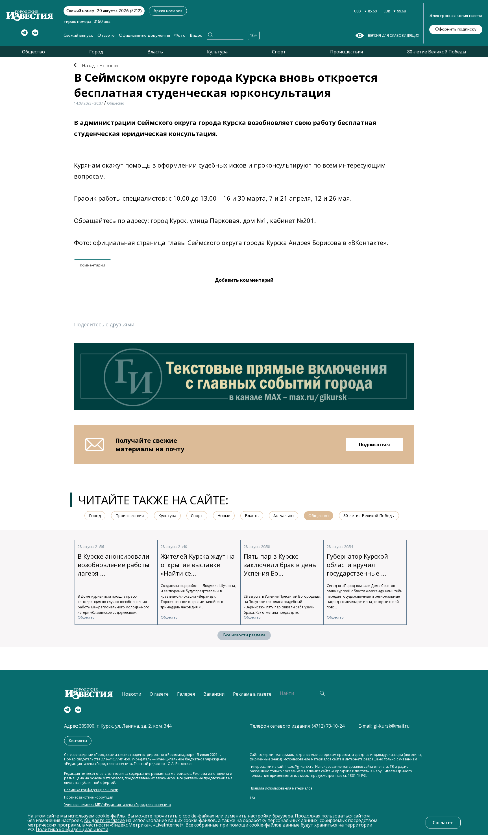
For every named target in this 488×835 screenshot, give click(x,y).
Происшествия (346, 52)
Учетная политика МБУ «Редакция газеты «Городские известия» (117, 805)
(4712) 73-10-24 (328, 726)
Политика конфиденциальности (91, 790)
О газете (106, 35)
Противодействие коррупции (88, 797)
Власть (155, 52)
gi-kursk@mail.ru (391, 726)
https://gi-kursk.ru (299, 766)
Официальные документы (144, 35)
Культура (217, 52)
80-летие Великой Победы (436, 52)
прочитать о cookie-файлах (183, 816)
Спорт (279, 52)
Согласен (443, 822)
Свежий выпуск (78, 35)
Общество (33, 52)
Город (96, 52)
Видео (196, 35)
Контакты (78, 741)
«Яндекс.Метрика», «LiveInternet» (147, 825)
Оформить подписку (455, 29)
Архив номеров (167, 11)
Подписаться (374, 444)
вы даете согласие (104, 820)
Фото (180, 35)
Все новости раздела (244, 635)
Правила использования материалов (281, 788)
